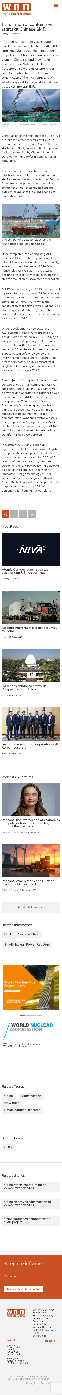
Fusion (36, 1333)
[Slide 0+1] (22, 1015)
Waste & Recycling (42, 1327)
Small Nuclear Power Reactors (27, 944)
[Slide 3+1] (39, 1015)
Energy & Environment (44, 1310)
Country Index (40, 1336)
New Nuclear (39, 1313)
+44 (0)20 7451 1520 (17, 1363)
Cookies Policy (48, 1383)
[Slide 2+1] (33, 1015)
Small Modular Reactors (22, 1110)
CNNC (9, 1147)
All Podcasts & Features (29, 907)
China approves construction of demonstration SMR (27, 1203)
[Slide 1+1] (28, 1015)
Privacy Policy (33, 1383)
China (8, 1096)
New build (11, 1103)
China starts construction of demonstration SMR (25, 1186)
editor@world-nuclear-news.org (15, 1360)
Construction (31, 1096)
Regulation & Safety (43, 1316)
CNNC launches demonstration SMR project (27, 1220)
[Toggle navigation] (56, 5)
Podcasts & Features (10, 832)
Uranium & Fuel (40, 1324)
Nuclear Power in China (22, 934)
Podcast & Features (43, 1330)
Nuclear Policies (41, 1319)
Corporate (38, 1321)
